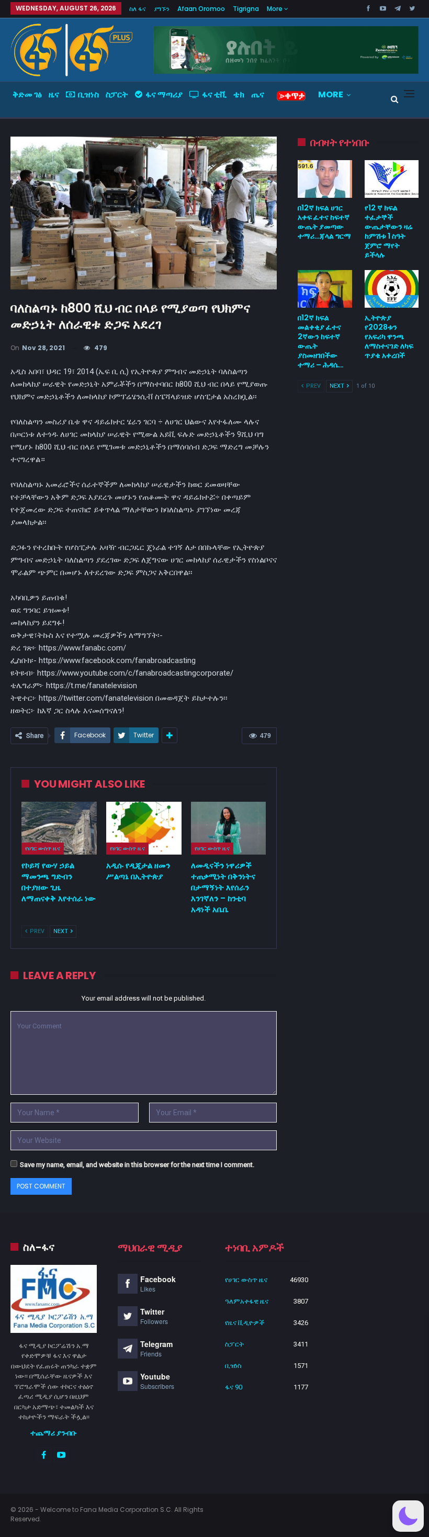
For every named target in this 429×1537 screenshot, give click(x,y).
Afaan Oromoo (201, 8)
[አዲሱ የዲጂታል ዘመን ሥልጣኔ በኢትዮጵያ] (144, 828)
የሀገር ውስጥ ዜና (42, 848)
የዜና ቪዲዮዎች (245, 1323)
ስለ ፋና (137, 8)
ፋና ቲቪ (214, 94)
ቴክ (238, 94)
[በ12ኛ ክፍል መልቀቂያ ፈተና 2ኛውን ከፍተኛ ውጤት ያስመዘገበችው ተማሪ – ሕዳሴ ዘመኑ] (325, 289)
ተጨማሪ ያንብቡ (53, 1433)
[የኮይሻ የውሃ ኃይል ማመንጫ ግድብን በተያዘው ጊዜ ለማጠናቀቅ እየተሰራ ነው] (59, 828)
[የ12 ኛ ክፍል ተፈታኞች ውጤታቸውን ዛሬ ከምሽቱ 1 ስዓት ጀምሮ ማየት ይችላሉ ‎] (392, 179)
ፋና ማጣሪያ (164, 94)
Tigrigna (246, 8)
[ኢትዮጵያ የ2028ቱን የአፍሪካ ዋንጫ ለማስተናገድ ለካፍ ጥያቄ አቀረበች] (392, 289)
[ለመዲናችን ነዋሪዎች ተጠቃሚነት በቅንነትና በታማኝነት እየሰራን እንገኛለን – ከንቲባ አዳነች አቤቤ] (228, 828)
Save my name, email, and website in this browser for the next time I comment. (137, 1165)
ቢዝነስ (88, 94)
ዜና (54, 94)
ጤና (257, 94)
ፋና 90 (233, 1387)
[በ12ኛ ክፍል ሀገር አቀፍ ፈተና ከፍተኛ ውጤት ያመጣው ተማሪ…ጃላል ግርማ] (325, 179)
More (275, 8)
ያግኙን (162, 8)
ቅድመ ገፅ (27, 94)
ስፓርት (117, 94)
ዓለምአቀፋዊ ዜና (246, 1301)
